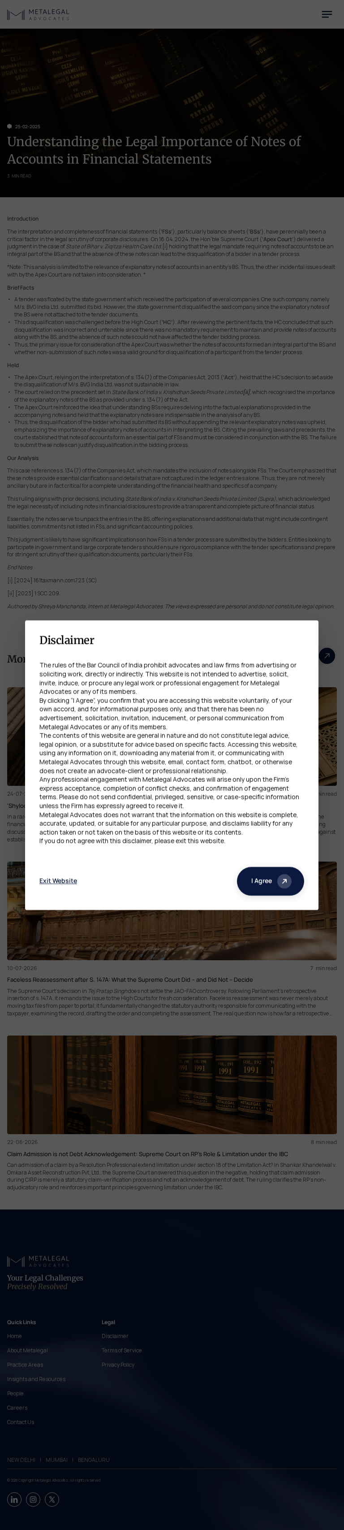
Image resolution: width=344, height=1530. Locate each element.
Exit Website (58, 880)
